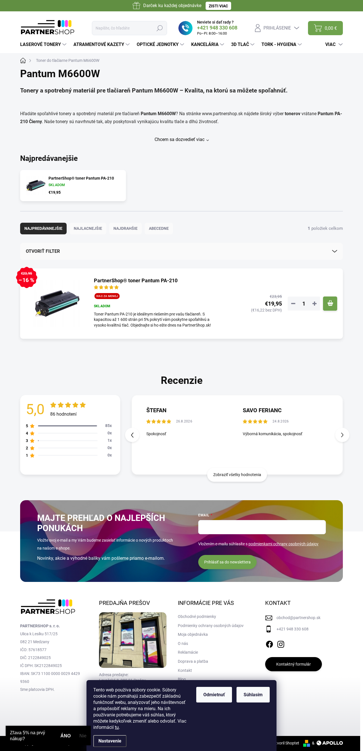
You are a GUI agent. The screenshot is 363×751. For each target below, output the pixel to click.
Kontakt (185, 670)
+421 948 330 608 (293, 629)
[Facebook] (269, 643)
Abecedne (159, 228)
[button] (342, 435)
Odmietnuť (214, 694)
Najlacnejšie (88, 228)
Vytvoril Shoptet (285, 743)
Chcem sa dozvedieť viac (179, 139)
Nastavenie (109, 741)
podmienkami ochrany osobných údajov (283, 544)
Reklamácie (188, 652)
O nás (183, 643)
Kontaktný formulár (293, 664)
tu (117, 727)
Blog (182, 679)
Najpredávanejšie (43, 228)
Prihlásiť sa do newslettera (227, 562)
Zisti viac (218, 6)
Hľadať (160, 28)
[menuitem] (44, 44)
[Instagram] (281, 643)
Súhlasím (253, 694)
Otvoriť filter (43, 251)
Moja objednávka (193, 634)
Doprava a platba (193, 661)
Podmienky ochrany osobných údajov (211, 625)
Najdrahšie (125, 228)
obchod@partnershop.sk (298, 617)
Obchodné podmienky (197, 616)
